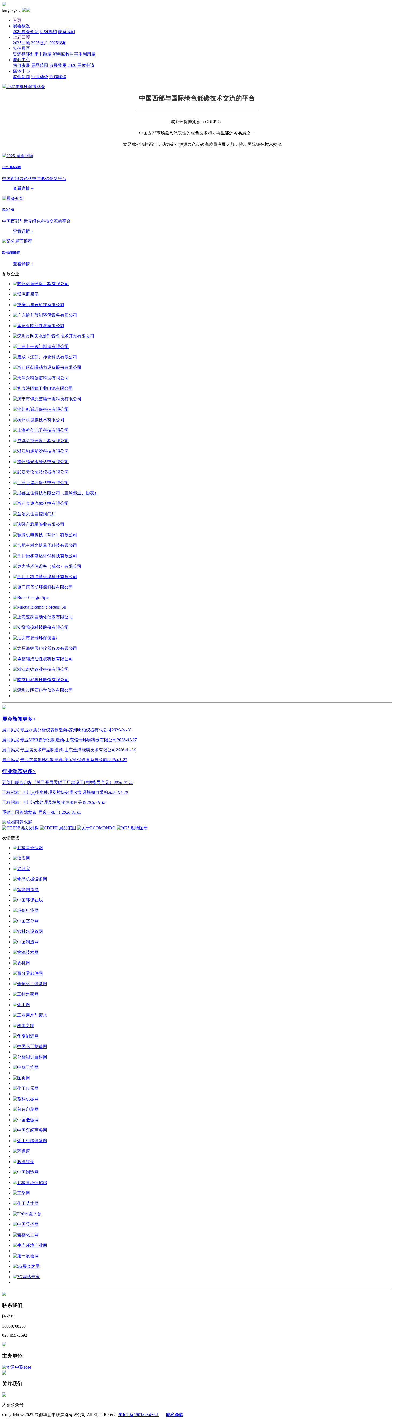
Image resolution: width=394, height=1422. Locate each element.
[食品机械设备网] (30, 879)
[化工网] (21, 1004)
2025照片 (39, 43)
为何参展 (21, 65)
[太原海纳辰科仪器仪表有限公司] (45, 648)
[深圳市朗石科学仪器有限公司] (43, 690)
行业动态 (39, 76)
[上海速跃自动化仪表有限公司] (43, 617)
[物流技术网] (26, 952)
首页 (17, 20)
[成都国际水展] (17, 822)
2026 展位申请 (81, 65)
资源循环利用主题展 (32, 54)
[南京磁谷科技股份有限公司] (41, 679)
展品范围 (39, 65)
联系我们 (66, 31)
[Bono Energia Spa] (30, 597)
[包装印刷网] (26, 1109)
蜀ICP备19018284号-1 (138, 1414)
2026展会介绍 (26, 31)
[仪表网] (21, 858)
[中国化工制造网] (30, 1046)
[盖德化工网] (26, 1235)
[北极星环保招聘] (30, 1182)
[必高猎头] (23, 1161)
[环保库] (21, 1151)
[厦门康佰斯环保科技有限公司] (43, 587)
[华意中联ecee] (16, 1367)
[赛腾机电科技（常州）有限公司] (45, 535)
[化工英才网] (26, 1203)
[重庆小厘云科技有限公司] (38, 304)
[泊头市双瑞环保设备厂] (36, 638)
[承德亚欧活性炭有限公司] (38, 325)
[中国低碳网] (26, 1119)
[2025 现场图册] (132, 828)
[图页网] (21, 1078)
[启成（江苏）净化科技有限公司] (45, 357)
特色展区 (21, 48)
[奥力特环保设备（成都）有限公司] (47, 566)
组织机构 (48, 31)
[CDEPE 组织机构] (20, 828)
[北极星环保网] (28, 847)
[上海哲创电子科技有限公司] (41, 430)
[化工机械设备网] (30, 1140)
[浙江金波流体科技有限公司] (41, 503)
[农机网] (21, 963)
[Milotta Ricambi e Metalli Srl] (39, 607)
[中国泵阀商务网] (30, 1130)
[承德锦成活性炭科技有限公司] (43, 659)
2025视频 (57, 43)
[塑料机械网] (26, 1099)
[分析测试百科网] (30, 1057)
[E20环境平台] (27, 1214)
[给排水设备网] (28, 931)
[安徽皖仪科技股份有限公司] (41, 627)
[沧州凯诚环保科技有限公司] (41, 409)
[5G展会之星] (26, 1266)
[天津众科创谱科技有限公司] (41, 378)
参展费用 (57, 65)
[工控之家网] (26, 994)
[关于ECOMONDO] (96, 828)
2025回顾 (21, 43)
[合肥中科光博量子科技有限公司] (45, 545)
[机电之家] (23, 1025)
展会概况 (21, 26)
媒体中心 (21, 71)
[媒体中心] (4, 708)
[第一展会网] (26, 1256)
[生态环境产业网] (30, 1245)
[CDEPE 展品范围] (58, 828)
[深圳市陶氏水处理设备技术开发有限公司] (53, 336)
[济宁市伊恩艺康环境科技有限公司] (47, 399)
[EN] (28, 10)
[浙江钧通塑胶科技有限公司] (41, 451)
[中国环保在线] (28, 900)
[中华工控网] (26, 1067)
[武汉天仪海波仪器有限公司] (41, 472)
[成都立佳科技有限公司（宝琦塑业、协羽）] (56, 493)
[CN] (24, 10)
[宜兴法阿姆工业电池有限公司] (43, 388)
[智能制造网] (26, 889)
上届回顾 (21, 37)
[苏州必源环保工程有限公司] (41, 283)
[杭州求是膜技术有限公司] (38, 419)
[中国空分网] (26, 921)
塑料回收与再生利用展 (74, 54)
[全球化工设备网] (30, 983)
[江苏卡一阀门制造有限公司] (41, 346)
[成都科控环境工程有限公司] (41, 440)
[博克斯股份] (26, 294)
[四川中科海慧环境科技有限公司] (45, 576)
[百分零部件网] (28, 973)
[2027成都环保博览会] (23, 86)
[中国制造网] (26, 942)
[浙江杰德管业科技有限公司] (41, 669)
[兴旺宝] (21, 868)
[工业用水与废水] (30, 1015)
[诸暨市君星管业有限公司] (38, 524)
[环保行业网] (26, 910)
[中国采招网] (26, 1224)
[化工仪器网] (26, 1088)
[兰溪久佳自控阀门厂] (34, 514)
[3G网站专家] (26, 1276)
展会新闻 (21, 76)
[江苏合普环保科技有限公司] (41, 482)
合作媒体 (57, 76)
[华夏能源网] (26, 1036)
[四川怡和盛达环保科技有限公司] (45, 556)
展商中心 (21, 59)
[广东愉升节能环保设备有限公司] (45, 315)
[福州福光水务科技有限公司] (41, 461)
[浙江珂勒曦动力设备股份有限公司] (47, 367)
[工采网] (21, 1193)
